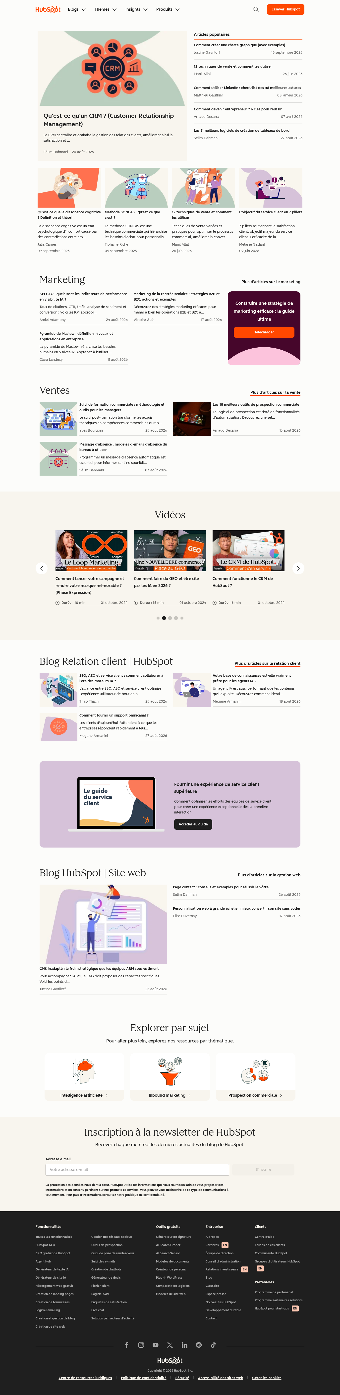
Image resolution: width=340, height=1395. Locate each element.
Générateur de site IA (51, 1277)
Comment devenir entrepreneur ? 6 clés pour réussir (238, 109)
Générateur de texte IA (52, 1269)
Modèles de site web (171, 1294)
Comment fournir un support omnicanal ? (114, 715)
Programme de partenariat (274, 1292)
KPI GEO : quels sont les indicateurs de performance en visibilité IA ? (83, 297)
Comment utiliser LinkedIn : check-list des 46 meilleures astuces (247, 88)
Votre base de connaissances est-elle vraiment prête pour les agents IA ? (252, 678)
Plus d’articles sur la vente (275, 392)
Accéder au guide (195, 824)
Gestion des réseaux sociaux (111, 1237)
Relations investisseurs (226, 1269)
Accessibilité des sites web (220, 1378)
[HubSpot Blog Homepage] (48, 9)
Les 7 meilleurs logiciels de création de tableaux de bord (241, 131)
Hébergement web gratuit (54, 1286)
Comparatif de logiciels (173, 1286)
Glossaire (212, 1286)
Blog (209, 1277)
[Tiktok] (213, 1346)
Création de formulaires (53, 1302)
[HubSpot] (170, 1360)
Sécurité (182, 1378)
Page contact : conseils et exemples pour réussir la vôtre (221, 887)
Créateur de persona (171, 1269)
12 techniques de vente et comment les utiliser (233, 66)
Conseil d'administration (223, 1261)
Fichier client (100, 1286)
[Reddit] (199, 1346)
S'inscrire (263, 1170)
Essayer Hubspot (286, 9)
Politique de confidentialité (144, 1378)
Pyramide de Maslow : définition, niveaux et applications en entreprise (76, 336)
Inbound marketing (167, 1095)
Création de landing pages (55, 1294)
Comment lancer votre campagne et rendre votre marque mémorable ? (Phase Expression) (90, 585)
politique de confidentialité (144, 1195)
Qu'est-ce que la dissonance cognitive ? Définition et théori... (69, 215)
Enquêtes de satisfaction (109, 1302)
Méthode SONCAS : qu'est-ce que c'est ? (132, 215)
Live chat (97, 1310)
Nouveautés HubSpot (221, 1302)
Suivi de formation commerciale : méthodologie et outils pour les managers (122, 407)
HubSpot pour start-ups (276, 1308)
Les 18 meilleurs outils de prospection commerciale (256, 405)
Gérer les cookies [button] (267, 1378)
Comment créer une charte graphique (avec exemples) (239, 45)
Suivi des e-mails (103, 1261)
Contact (211, 1318)
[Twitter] (170, 1346)
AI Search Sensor (168, 1253)
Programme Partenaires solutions (279, 1300)
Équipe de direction (219, 1253)
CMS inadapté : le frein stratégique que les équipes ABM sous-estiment (99, 969)
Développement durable (223, 1310)
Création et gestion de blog (55, 1318)
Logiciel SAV (100, 1294)
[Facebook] (126, 1346)
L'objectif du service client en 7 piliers (270, 212)
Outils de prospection (106, 1245)
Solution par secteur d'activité (112, 1318)
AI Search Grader (168, 1245)
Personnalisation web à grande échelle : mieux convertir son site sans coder (236, 908)
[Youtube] (155, 1346)
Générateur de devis (106, 1277)
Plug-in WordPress (169, 1277)
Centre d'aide (264, 1237)
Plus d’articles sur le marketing (270, 281)
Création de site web (50, 1326)
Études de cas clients (270, 1245)
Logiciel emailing (48, 1310)
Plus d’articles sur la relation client (267, 663)
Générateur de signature (173, 1237)
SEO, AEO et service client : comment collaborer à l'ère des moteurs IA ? (121, 678)
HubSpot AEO (45, 1245)
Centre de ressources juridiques (85, 1378)
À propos (212, 1237)
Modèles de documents (172, 1261)
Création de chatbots (106, 1269)
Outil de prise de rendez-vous (112, 1253)
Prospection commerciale (252, 1095)
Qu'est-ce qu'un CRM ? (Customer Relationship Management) (109, 120)
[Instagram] (141, 1346)
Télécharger (264, 332)
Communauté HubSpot (271, 1253)
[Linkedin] (184, 1346)
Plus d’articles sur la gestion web (269, 875)
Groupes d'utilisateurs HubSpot (277, 1265)
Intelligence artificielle (81, 1095)
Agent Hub (43, 1261)
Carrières (216, 1245)
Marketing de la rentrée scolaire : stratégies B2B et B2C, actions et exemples (177, 297)
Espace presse (216, 1294)
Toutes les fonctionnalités (54, 1237)
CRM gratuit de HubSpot (53, 1253)
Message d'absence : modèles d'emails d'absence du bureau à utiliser (123, 447)
